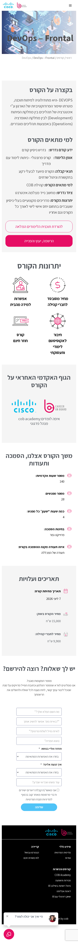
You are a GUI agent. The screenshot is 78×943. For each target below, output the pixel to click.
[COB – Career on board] (15, 5)
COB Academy (63, 875)
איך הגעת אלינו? (51, 764)
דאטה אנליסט (64, 891)
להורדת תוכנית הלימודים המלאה (39, 226)
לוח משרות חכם (31, 858)
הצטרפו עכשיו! (32, 852)
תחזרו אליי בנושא (50, 749)
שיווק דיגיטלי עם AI (61, 896)
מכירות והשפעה (63, 880)
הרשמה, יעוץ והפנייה (39, 240)
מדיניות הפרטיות (62, 852)
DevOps (26, 58)
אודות (68, 858)
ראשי (69, 58)
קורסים (60, 58)
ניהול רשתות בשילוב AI (59, 885)
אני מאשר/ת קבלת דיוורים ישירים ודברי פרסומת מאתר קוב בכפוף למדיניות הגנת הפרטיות (38, 794)
